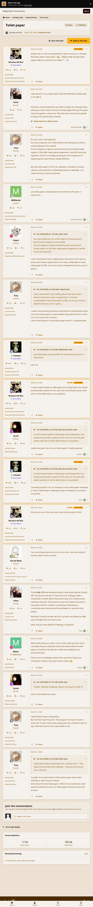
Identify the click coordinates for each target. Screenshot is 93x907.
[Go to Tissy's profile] (15, 139)
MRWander (16, 200)
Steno (15, 102)
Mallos (16, 651)
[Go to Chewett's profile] (15, 347)
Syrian (16, 436)
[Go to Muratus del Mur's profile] (7, 32)
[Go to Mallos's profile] (15, 642)
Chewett (17, 355)
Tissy (16, 148)
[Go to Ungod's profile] (15, 231)
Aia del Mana (16, 561)
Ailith (61, 682)
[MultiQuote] (32, 81)
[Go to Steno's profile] (15, 93)
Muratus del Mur (15, 32)
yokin (61, 234)
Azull (80, 500)
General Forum (45, 32)
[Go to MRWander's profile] (15, 191)
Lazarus (79, 454)
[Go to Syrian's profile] (15, 427)
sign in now (56, 809)
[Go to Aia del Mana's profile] (15, 551)
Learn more (4, 4)
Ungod (16, 240)
